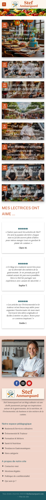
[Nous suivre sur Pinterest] (29, 383)
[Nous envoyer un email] (23, 383)
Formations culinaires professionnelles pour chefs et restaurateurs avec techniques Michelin (23, 70)
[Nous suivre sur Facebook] (17, 383)
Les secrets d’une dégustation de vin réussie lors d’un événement (23, 89)
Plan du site (24, 497)
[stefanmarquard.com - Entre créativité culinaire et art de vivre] (25, 4)
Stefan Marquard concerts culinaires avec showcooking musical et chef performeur (23, 152)
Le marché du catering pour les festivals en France (23, 109)
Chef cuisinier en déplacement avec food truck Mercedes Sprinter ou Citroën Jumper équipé (23, 132)
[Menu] (4, 4)
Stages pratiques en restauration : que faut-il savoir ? (23, 171)
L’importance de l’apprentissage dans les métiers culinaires (23, 192)
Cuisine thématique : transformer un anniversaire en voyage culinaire (23, 36)
